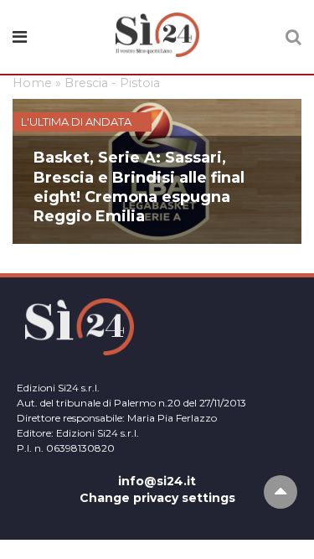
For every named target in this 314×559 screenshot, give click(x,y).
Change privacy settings (157, 497)
